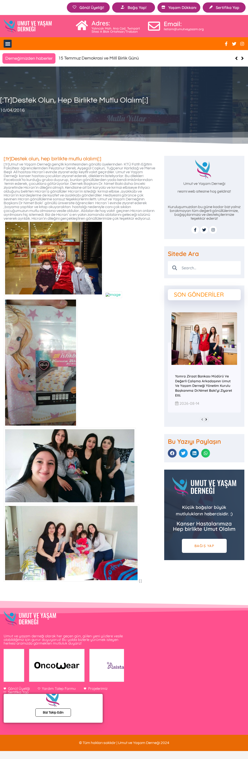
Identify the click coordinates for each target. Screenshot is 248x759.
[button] (8, 44)
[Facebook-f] (226, 44)
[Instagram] (242, 44)
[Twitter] (234, 44)
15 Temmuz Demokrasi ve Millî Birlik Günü (98, 58)
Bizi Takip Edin (53, 712)
